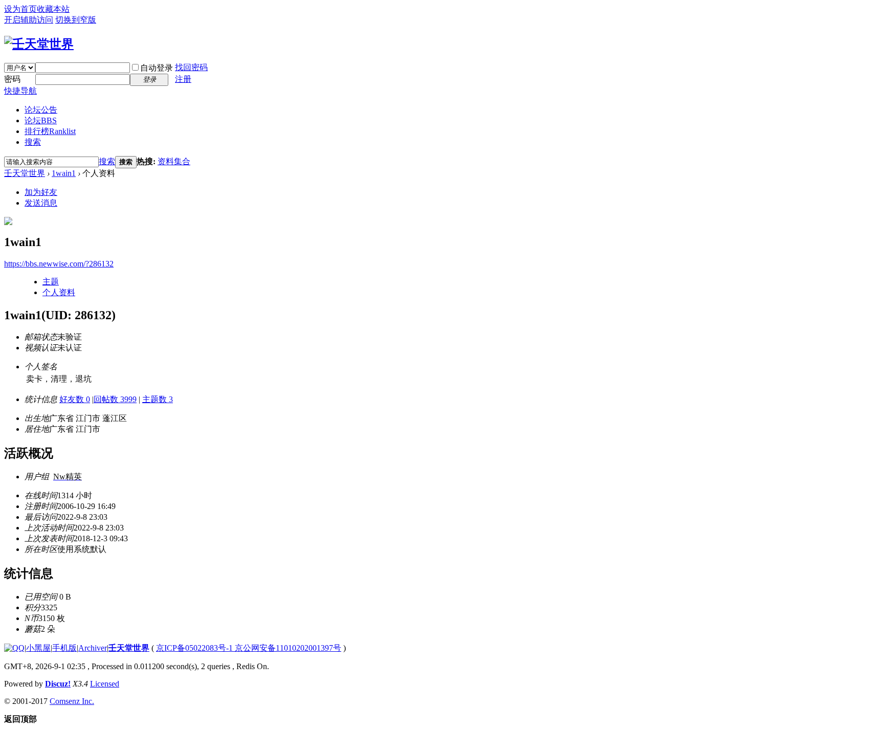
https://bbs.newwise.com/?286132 (59, 263)
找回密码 (191, 67)
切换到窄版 (75, 19)
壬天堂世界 (24, 173)
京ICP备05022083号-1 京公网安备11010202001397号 (248, 648)
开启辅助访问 (28, 19)
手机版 (64, 648)
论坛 (41, 120)
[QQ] (14, 648)
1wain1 (64, 173)
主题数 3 (157, 399)
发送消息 (41, 202)
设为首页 (20, 9)
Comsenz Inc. (72, 701)
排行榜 (50, 131)
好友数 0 (74, 399)
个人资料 (58, 292)
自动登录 (156, 67)
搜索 (33, 142)
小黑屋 (38, 648)
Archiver (92, 648)
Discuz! (58, 683)
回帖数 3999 (115, 399)
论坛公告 (41, 109)
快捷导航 (20, 90)
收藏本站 (53, 9)
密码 (12, 79)
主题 (50, 281)
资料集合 (174, 161)
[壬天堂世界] (39, 44)
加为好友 (41, 192)
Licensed (104, 683)
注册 (183, 79)
